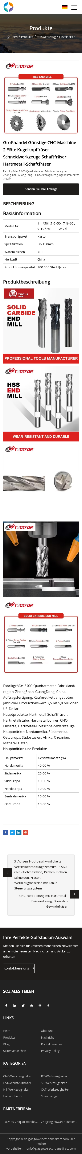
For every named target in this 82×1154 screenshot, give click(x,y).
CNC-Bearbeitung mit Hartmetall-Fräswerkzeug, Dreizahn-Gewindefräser (43, 900)
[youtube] (31, 1005)
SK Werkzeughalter (54, 1083)
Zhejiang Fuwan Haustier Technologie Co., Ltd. (58, 1122)
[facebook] (6, 1005)
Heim (14, 37)
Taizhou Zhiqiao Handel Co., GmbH (19, 1122)
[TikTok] (48, 1005)
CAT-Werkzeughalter (55, 1089)
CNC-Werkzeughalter (17, 1076)
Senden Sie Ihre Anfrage (41, 189)
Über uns (47, 1031)
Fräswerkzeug (46, 37)
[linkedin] (15, 1005)
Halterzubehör (12, 1096)
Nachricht (47, 1037)
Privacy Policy (50, 1051)
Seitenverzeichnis (14, 1051)
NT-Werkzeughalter (16, 1089)
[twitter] (23, 1005)
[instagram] (40, 1005)
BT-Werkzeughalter (54, 1076)
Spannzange (49, 1096)
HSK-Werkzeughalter (17, 1083)
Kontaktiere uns (16, 968)
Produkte (27, 37)
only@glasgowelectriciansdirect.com (51, 1148)
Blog (6, 1044)
